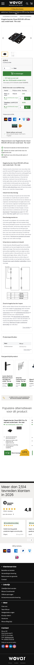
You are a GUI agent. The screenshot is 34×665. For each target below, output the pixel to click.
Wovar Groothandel (8, 591)
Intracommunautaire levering (10, 597)
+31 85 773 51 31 (9, 639)
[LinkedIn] (11, 646)
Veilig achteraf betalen (17, 9)
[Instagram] (15, 646)
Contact (4, 579)
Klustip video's (6, 615)
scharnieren (17, 308)
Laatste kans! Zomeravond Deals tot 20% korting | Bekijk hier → (17, 12)
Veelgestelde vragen (7, 612)
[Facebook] (3, 646)
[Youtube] (7, 646)
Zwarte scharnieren (25, 16)
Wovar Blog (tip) (6, 621)
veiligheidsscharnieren (22, 312)
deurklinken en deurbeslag (21, 316)
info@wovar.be (9, 637)
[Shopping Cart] (31, 3)
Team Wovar (5, 609)
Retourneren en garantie (9, 576)
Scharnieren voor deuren (10, 16)
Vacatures (4, 618)
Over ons (4, 606)
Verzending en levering (8, 573)
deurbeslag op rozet (17, 212)
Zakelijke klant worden (8, 588)
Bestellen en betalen (8, 570)
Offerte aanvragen (7, 594)
